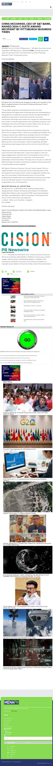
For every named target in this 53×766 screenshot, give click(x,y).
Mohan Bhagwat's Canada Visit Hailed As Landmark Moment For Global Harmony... (27, 544)
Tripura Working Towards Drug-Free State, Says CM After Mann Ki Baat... (25, 413)
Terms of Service (8, 718)
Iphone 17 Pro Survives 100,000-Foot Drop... (19, 638)
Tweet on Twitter (33, 38)
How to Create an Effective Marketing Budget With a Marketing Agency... (16, 362)
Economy (47, 18)
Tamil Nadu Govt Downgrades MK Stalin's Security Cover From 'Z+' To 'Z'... (25, 607)
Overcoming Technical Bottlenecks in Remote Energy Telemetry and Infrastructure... (19, 355)
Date (4, 38)
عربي (22, 1)
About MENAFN (8, 727)
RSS (11, 756)
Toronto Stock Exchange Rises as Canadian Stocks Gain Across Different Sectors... (18, 360)
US (6, 18)
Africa (32, 18)
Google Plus (13, 750)
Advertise (6, 725)
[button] (26, 1)
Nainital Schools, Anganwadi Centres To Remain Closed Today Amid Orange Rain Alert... (27, 668)
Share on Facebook (23, 38)
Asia (26, 18)
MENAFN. (11, 761)
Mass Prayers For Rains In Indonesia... (33, 305)
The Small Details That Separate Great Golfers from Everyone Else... (15, 357)
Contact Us (6, 722)
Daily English (8, 732)
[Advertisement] (27, 12)
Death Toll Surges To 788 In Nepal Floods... (19, 513)
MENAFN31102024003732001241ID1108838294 (19, 226)
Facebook (12, 746)
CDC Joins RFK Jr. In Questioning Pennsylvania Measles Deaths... (24, 479)
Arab (20, 18)
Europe (13, 18)
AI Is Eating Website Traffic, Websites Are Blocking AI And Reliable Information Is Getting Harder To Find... (26, 575)
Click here (14, 711)
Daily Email (12, 752)
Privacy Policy (7, 720)
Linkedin (12, 754)
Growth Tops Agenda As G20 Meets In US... (19, 449)
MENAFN (5, 46)
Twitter (12, 748)
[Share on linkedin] (46, 39)
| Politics (39, 18)
